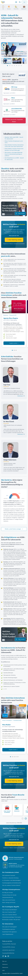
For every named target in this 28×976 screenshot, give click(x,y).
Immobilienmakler (17, 720)
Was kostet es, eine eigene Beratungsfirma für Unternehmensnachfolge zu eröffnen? (14, 154)
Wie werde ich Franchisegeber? (9, 927)
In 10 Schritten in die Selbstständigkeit (11, 880)
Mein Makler (6, 725)
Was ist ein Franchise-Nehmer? (9, 914)
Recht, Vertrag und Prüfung (8, 902)
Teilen (24, 41)
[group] (6, 810)
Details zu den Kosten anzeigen (13, 529)
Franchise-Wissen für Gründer (9, 895)
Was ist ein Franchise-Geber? (9, 912)
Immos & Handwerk (7, 720)
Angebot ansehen (13, 343)
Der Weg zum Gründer (7, 892)
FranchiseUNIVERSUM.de (8, 953)
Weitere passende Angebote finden (14, 120)
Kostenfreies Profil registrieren (9, 932)
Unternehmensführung (7, 897)
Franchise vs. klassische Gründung (10, 878)
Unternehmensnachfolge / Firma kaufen (11, 917)
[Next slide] (26, 818)
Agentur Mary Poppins (10, 318)
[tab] (6, 60)
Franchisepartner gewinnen (8, 929)
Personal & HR (12, 315)
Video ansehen (21, 213)
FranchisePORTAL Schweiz (8, 947)
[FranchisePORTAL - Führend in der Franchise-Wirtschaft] (3, 2)
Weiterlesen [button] (20, 396)
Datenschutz (5, 967)
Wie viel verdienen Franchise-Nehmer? (11, 885)
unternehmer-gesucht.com (8, 950)
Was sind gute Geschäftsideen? (9, 909)
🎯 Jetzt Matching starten (14, 240)
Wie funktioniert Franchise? (8, 875)
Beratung (5, 315)
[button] (20, 2)
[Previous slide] (22, 818)
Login (24, 2)
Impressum (5, 964)
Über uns (4, 961)
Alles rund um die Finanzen (8, 900)
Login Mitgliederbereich (7, 934)
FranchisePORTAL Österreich (9, 944)
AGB (3, 970)
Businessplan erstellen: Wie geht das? (11, 919)
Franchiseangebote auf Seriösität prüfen (11, 883)
